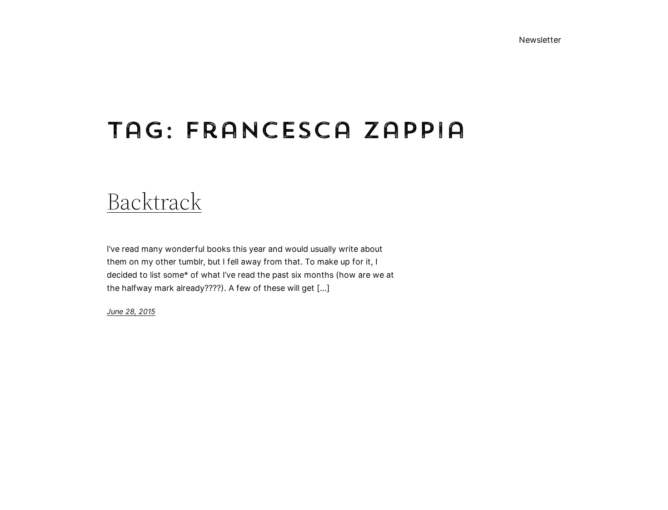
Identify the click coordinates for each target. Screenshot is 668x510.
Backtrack (154, 201)
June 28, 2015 (131, 311)
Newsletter (540, 40)
